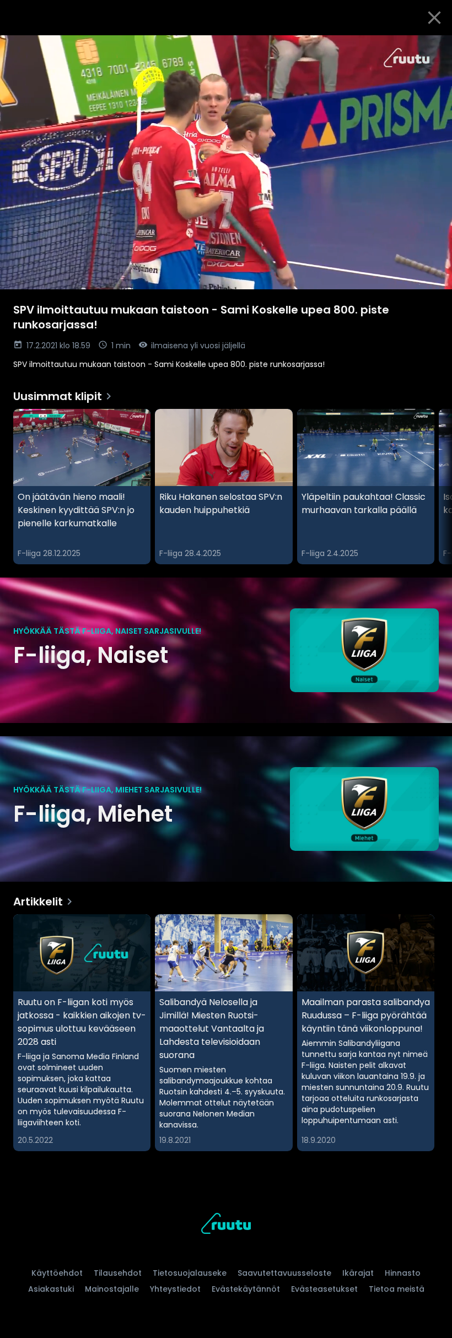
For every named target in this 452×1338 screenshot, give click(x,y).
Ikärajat (358, 1272)
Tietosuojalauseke (190, 1272)
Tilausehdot (118, 1272)
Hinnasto (403, 1272)
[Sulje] (434, 18)
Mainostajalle (112, 1288)
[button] (226, 162)
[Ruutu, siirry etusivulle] (226, 1225)
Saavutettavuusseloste (284, 1272)
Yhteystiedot (175, 1288)
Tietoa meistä (396, 1288)
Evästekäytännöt (246, 1288)
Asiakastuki (51, 1288)
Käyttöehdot (57, 1272)
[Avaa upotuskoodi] (431, 48)
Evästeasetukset (324, 1288)
